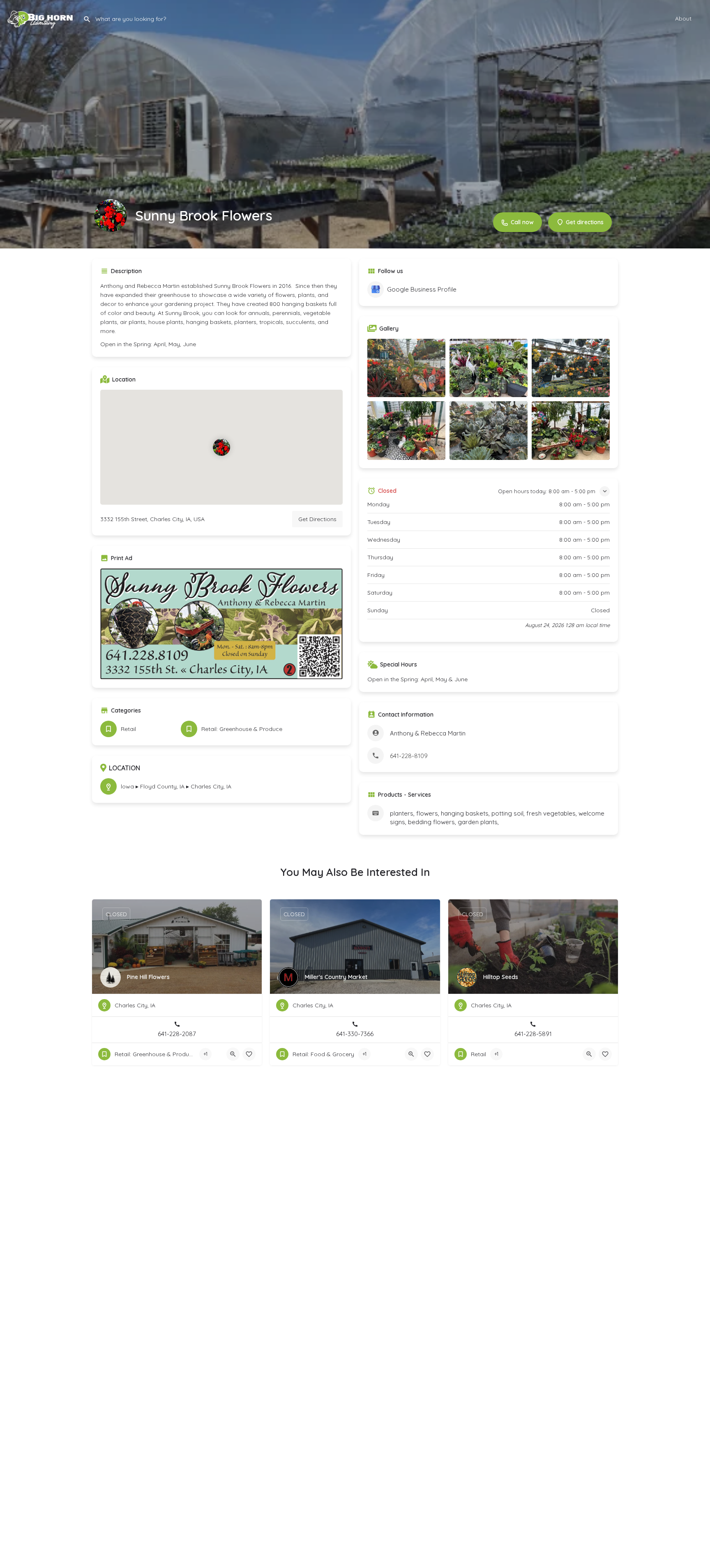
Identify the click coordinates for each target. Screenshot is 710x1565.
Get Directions (317, 519)
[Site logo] (41, 17)
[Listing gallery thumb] (221, 624)
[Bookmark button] (249, 1054)
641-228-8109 (409, 756)
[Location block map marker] (221, 447)
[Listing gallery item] (406, 368)
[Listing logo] (110, 215)
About (683, 18)
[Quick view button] (233, 1054)
